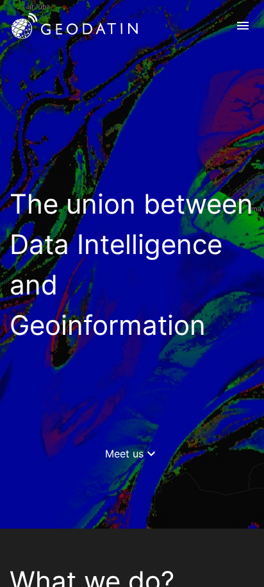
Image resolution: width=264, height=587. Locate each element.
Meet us (132, 453)
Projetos (197, 98)
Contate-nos (207, 155)
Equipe (193, 127)
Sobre (191, 70)
